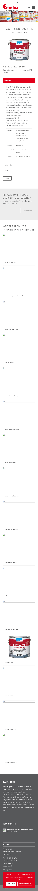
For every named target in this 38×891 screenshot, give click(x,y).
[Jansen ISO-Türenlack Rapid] (19, 314)
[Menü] (32, 7)
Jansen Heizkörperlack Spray (12, 429)
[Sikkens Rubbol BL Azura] (19, 547)
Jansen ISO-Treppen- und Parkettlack (14, 296)
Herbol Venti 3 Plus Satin (11, 696)
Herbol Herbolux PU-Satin (11, 762)
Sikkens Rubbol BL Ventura (11, 529)
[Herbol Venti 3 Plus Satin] (19, 680)
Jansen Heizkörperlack (10, 462)
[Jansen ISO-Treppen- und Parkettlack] (19, 280)
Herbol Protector (9, 662)
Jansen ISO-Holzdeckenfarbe (12, 496)
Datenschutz (27, 2)
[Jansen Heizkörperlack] (19, 447)
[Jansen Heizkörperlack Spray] (19, 414)
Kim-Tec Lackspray (9, 362)
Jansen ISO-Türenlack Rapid (11, 329)
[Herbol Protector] (19, 647)
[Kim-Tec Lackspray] (19, 347)
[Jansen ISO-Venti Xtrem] (19, 247)
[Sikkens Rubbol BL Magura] (19, 614)
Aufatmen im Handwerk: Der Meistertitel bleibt (20, 829)
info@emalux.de (8, 863)
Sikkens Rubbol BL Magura (11, 629)
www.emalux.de (7, 866)
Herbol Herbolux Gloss (10, 729)
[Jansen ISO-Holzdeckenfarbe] (19, 480)
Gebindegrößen (8, 165)
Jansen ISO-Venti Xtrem (10, 262)
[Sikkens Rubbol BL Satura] (19, 580)
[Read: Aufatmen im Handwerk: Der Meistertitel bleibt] (4, 830)
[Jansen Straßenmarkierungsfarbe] (19, 380)
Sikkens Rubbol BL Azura (11, 562)
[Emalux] (16, 7)
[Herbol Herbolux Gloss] (19, 714)
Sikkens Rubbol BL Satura (11, 596)
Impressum (19, 2)
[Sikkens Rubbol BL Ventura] (19, 514)
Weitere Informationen (25, 883)
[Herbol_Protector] (19, 50)
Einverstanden (11, 883)
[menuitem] (28, 7)
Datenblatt (7, 170)
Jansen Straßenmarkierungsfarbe (13, 396)
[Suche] (28, 7)
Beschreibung (7, 80)
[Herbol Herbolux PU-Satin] (19, 747)
